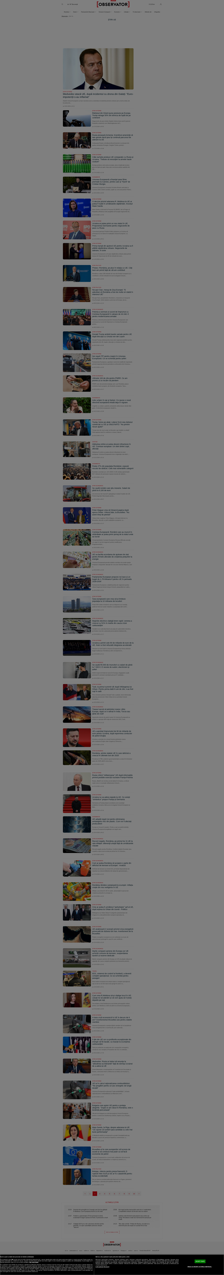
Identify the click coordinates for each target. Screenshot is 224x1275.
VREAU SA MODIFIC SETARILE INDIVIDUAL (199, 1266)
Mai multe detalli (33, 1262)
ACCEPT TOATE (200, 1261)
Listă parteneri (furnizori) (102, 1266)
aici (21, 1268)
